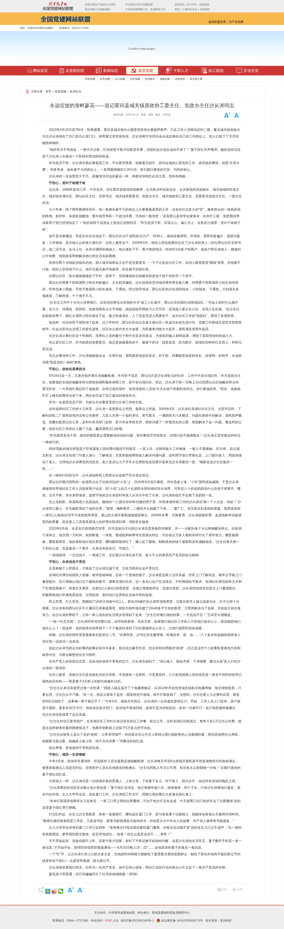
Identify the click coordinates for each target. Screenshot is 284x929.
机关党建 (105, 78)
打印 (224, 889)
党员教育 (150, 78)
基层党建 (60, 91)
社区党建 (135, 78)
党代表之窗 (196, 78)
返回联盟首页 (217, 21)
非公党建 (120, 78)
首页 (48, 91)
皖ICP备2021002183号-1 (137, 920)
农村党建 (90, 78)
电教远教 (165, 78)
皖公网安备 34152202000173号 (182, 920)
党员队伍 (75, 91)
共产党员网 (236, 21)
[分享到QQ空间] (48, 891)
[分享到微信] (60, 891)
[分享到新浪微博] (54, 891)
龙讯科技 (226, 920)
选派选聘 (180, 78)
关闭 (239, 889)
